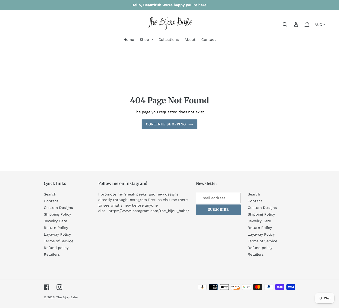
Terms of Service (58, 241)
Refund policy (56, 248)
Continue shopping (166, 124)
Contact (51, 201)
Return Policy (56, 227)
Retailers (52, 254)
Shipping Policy (57, 214)
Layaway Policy (57, 234)
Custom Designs (58, 207)
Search (50, 194)
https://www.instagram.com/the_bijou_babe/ (149, 211)
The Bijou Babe (67, 297)
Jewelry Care (55, 221)
